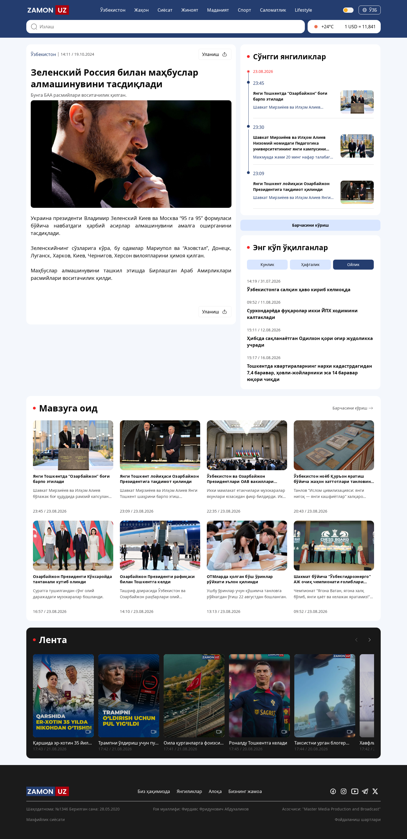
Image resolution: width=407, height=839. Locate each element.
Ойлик (353, 264)
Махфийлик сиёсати (45, 819)
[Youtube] (355, 791)
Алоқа (215, 791)
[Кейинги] (369, 639)
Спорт (244, 10)
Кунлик (267, 264)
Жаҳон (141, 10)
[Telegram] (366, 791)
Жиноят (189, 10)
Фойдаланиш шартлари (358, 819)
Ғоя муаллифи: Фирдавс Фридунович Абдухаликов (201, 809)
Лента (53, 639)
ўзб (373, 10)
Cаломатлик (273, 10)
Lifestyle (303, 10)
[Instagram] (345, 791)
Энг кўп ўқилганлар (290, 247)
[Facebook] (334, 791)
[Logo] (47, 10)
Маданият (218, 10)
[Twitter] (376, 791)
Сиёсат (165, 10)
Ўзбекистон (112, 10)
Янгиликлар (189, 791)
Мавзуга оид (68, 408)
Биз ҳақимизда (154, 791)
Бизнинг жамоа (245, 791)
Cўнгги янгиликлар (289, 57)
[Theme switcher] (348, 10)
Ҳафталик (310, 264)
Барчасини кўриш (310, 225)
